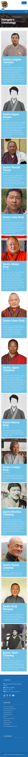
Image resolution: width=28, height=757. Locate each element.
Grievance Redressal (8, 706)
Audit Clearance (7, 712)
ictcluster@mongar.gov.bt (14, 691)
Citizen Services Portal (9, 718)
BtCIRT (5, 716)
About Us (8, 16)
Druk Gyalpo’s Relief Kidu (10, 708)
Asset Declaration (8, 714)
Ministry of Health (8, 722)
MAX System (7, 720)
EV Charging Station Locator (10, 726)
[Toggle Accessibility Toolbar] (2, 9)
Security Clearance (8, 710)
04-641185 (10, 689)
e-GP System (7, 724)
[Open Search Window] (26, 11)
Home (2, 16)
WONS (23, 754)
